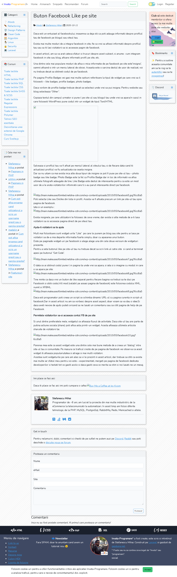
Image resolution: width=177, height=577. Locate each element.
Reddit (127, 438)
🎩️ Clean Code (12, 34)
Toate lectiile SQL (13, 83)
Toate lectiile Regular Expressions (11, 103)
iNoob (39, 25)
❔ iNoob (9, 22)
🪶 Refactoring (12, 26)
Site (35, 479)
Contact (12, 547)
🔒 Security (10, 46)
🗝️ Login (156, 37)
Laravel (153, 542)
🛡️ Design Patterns (14, 30)
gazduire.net (118, 546)
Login (160, 4)
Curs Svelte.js (11, 138)
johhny (12, 179)
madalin (13, 230)
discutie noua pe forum (58, 442)
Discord (119, 438)
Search (133, 4)
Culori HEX (14, 558)
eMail (36, 470)
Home (34, 4)
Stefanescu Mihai (54, 25)
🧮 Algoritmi (11, 38)
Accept (148, 569)
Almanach (45, 4)
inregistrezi (157, 76)
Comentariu (39, 488)
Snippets (58, 4)
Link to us (13, 543)
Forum (84, 4)
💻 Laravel (10, 50)
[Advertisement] (50, 534)
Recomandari (72, 4)
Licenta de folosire (18, 562)
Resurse (12, 551)
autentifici (157, 72)
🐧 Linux (9, 42)
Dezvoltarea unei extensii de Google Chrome (14, 130)
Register (169, 4)
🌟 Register (157, 42)
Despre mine (15, 555)
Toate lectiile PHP (14, 79)
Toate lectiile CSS (13, 87)
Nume (36, 461)
